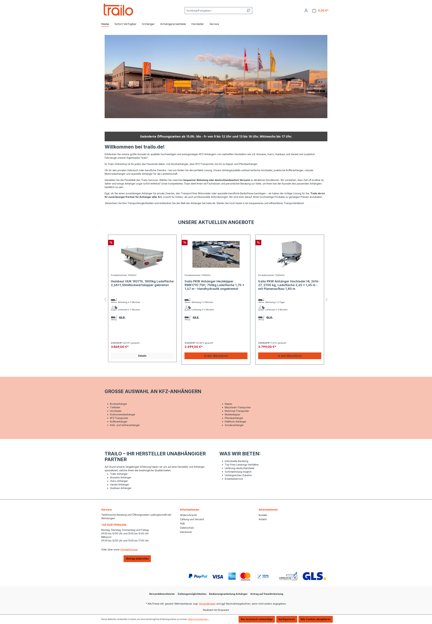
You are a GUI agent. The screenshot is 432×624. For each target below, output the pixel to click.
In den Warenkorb (142, 355)
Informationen (189, 509)
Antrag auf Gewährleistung (266, 593)
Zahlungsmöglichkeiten (192, 593)
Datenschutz (187, 527)
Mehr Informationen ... (199, 619)
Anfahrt (263, 519)
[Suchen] (248, 10)
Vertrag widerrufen (137, 558)
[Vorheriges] (105, 299)
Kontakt (263, 515)
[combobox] (215, 10)
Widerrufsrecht (188, 515)
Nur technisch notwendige (257, 619)
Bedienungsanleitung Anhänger (228, 593)
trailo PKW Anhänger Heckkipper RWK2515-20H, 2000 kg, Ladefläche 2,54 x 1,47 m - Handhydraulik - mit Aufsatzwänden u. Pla (289, 287)
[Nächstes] (326, 299)
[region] (216, 300)
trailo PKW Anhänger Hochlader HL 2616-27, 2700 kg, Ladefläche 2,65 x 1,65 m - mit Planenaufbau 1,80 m (215, 285)
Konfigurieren (286, 619)
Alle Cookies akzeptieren (316, 619)
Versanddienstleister (162, 593)
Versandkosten (207, 603)
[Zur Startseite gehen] (118, 10)
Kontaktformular (129, 549)
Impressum (186, 531)
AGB (182, 523)
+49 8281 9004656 (113, 524)
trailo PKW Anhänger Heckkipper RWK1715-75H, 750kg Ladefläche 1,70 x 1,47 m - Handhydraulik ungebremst (141, 285)
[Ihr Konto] (306, 10)
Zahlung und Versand (192, 519)
